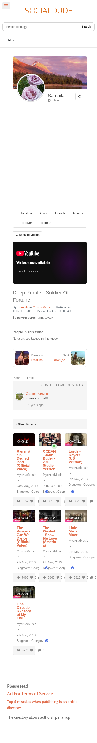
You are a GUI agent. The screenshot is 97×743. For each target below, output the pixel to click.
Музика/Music (42, 307)
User (55, 100)
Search (86, 27)
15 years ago (35, 405)
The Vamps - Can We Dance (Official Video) (23, 536)
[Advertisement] (48, 157)
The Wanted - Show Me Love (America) (50, 536)
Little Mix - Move (73, 531)
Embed (31, 378)
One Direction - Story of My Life (24, 611)
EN (8, 40)
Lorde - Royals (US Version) (75, 456)
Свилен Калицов (37, 394)
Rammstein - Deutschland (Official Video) (23, 460)
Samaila (56, 95)
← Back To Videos (27, 235)
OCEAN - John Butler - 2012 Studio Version (49, 460)
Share (17, 378)
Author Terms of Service (30, 693)
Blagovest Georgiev (30, 491)
